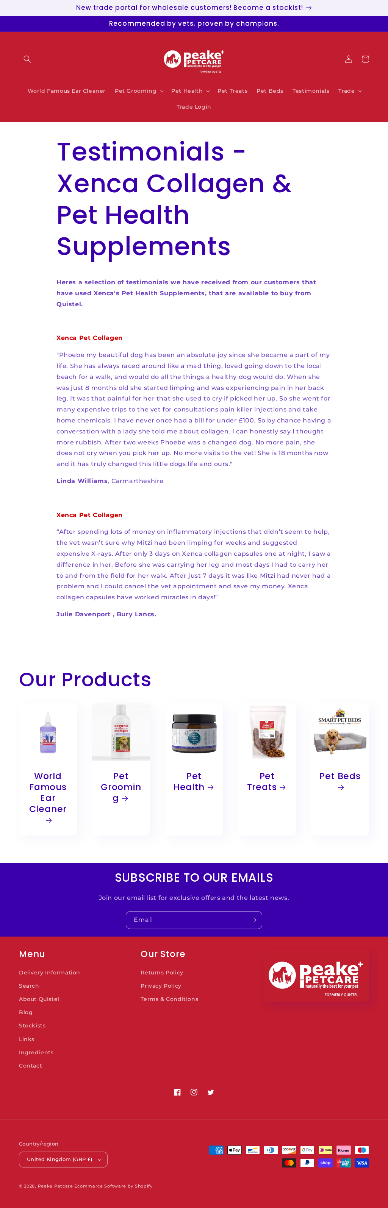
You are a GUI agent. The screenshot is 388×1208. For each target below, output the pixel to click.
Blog (26, 1012)
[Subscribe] (253, 920)
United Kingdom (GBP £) (59, 1159)
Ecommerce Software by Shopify (113, 1186)
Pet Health (189, 782)
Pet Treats (262, 782)
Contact (30, 1065)
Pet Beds (339, 776)
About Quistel (39, 999)
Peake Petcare (55, 1186)
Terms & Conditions (169, 999)
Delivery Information (49, 972)
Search (29, 985)
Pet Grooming (121, 787)
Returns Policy (162, 972)
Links (26, 1039)
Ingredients (36, 1052)
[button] (27, 59)
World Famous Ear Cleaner (48, 793)
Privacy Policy (161, 985)
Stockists (32, 1025)
